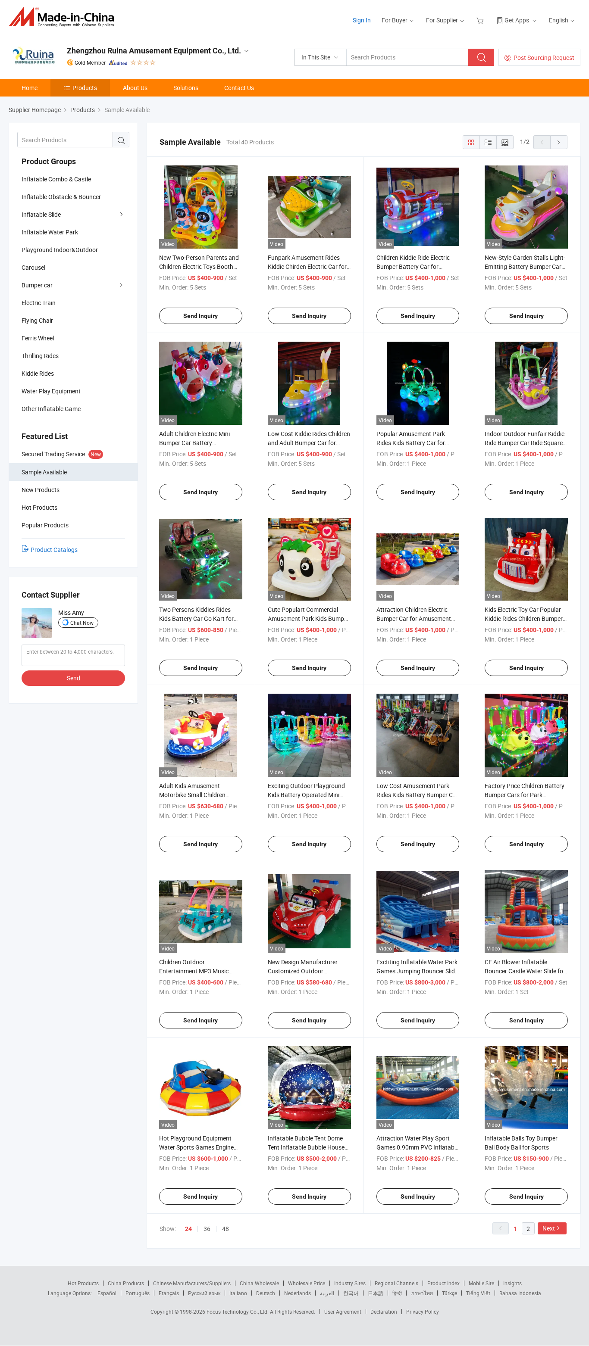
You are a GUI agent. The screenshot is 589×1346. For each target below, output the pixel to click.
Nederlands (297, 1293)
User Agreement (342, 1311)
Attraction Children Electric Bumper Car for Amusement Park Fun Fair (413, 618)
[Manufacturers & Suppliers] (64, 17)
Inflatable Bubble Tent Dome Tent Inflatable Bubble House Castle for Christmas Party (306, 1147)
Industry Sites (350, 1283)
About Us (135, 88)
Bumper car (37, 285)
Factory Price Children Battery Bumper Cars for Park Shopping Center (524, 795)
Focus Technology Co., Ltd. (238, 1311)
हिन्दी (397, 1293)
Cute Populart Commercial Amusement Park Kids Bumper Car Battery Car (308, 618)
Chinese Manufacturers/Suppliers (192, 1283)
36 (207, 1228)
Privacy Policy (422, 1311)
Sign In (362, 20)
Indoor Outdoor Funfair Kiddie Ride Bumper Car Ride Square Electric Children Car (524, 443)
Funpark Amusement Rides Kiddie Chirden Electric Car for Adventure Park (307, 266)
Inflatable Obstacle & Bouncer (61, 197)
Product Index (443, 1283)
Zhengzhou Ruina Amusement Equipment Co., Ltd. (154, 50)
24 (188, 1228)
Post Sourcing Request (544, 57)
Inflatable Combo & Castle (56, 179)
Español (106, 1293)
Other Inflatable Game (51, 409)
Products (84, 88)
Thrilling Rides (40, 356)
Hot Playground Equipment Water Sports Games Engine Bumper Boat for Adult (196, 1147)
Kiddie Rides (38, 373)
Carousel (33, 267)
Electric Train (39, 303)
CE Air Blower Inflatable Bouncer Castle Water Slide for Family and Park (525, 971)
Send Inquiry (200, 315)
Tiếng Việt (478, 1293)
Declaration (383, 1311)
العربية (327, 1293)
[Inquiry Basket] (481, 20)
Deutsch (265, 1293)
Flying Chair (37, 320)
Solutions (185, 88)
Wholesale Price (306, 1283)
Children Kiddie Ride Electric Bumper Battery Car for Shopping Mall (413, 266)
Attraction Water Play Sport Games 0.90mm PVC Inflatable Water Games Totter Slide (417, 1147)
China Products (126, 1283)
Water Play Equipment (51, 391)
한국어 (351, 1293)
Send (73, 678)
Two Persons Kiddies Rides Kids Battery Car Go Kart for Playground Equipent (196, 618)
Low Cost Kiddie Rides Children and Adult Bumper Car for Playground (309, 443)
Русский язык (204, 1293)
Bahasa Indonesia (520, 1293)
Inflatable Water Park (50, 232)
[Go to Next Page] (559, 142)
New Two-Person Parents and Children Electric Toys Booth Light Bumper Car (199, 266)
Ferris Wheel (38, 338)
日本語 (375, 1293)
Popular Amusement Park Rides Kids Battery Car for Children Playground (410, 443)
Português (137, 1293)
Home (30, 88)
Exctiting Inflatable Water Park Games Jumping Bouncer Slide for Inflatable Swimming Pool (417, 971)
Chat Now (82, 622)
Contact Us (239, 88)
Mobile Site (481, 1283)
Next (548, 1228)
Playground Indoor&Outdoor (60, 250)
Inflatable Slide (41, 214)
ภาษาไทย (422, 1293)
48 (225, 1228)
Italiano (238, 1293)
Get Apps (516, 20)
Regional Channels (396, 1283)
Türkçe (449, 1293)
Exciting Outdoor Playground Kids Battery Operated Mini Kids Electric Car (306, 795)
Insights (512, 1283)
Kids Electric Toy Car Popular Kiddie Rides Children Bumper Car (524, 618)
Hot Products (83, 1283)
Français (169, 1293)
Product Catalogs (54, 549)
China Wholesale (259, 1283)
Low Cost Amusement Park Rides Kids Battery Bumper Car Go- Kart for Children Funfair (417, 795)
